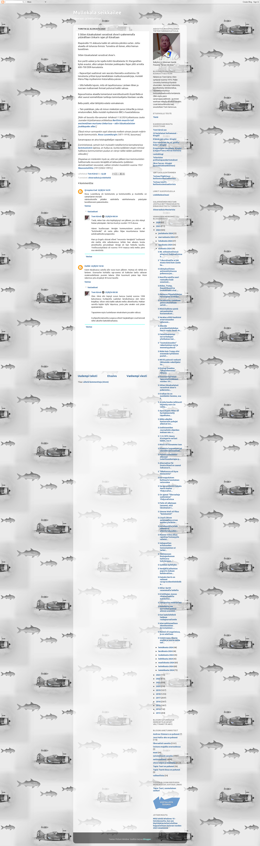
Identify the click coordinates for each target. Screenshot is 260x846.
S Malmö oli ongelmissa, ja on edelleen (169, 633)
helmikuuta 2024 (166, 666)
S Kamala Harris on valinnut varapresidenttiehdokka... (169, 580)
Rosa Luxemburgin (107, 134)
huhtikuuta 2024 (165, 659)
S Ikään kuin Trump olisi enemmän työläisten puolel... (168, 353)
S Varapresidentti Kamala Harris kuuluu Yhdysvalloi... (169, 488)
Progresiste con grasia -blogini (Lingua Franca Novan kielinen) (167, 149)
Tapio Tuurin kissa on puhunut (166, 770)
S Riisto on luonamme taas (170, 444)
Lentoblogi (158, 154)
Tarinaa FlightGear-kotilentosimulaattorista (164, 177)
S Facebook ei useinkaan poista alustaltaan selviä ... (169, 302)
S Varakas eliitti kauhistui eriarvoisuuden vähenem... (169, 319)
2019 (158, 690)
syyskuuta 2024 (165, 245)
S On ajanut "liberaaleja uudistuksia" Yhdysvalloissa (169, 497)
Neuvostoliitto (85, 168)
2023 (158, 675)
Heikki (87, 266)
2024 (158, 230)
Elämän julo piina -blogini (164, 139)
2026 (158, 222)
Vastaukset (92, 211)
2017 (158, 698)
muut (155, 752)
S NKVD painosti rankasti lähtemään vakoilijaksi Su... (169, 362)
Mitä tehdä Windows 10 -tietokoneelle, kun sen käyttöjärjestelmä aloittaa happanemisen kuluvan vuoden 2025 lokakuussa (167, 823)
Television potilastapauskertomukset (165, 158)
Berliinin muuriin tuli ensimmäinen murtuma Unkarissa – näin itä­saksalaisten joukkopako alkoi (106, 123)
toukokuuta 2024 (166, 655)
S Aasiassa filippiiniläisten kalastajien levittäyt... (170, 295)
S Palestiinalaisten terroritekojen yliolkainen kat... (166, 336)
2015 (158, 705)
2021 (158, 682)
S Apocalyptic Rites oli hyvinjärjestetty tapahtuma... (168, 413)
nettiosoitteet (159, 759)
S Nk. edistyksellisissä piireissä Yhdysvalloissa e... (170, 254)
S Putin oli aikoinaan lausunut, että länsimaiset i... (167, 505)
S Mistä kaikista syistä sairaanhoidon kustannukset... (168, 311)
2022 (158, 679)
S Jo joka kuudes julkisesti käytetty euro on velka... (170, 404)
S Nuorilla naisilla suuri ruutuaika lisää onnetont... (168, 279)
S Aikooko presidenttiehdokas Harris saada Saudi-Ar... (169, 328)
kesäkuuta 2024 (165, 651)
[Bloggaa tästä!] (116, 174)
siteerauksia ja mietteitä (99, 178)
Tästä (155, 117)
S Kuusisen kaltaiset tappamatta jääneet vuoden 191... (168, 379)
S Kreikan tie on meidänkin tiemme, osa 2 (169, 396)
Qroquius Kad (90, 190)
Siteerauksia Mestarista (164, 210)
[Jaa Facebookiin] (121, 174)
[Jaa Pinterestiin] (123, 174)
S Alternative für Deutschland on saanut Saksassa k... (169, 465)
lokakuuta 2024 (165, 241)
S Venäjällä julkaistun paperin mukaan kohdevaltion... (168, 571)
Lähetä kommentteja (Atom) (96, 382)
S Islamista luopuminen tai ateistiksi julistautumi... (170, 449)
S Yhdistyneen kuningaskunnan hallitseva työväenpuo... (166, 557)
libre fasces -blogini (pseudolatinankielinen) (164, 164)
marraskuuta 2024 (166, 237)
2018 (158, 694)
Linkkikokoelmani (161, 195)
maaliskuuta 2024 (166, 663)
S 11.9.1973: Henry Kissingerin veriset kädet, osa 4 (167, 438)
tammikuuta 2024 (166, 670)
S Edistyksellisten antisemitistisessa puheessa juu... (167, 271)
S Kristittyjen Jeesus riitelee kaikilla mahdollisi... (167, 596)
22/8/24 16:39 (104, 190)
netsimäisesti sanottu (163, 756)
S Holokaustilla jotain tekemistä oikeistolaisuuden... (168, 528)
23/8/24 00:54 (111, 216)
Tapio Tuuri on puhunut (163, 766)
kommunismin (85, 148)
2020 (158, 686)
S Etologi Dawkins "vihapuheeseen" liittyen (167, 370)
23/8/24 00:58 (111, 292)
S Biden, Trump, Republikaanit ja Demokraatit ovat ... (168, 288)
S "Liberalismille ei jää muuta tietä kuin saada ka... (169, 262)
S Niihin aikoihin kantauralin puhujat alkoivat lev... (168, 421)
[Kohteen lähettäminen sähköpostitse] (113, 174)
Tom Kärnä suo (160, 130)
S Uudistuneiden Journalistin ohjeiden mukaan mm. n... (168, 430)
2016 (158, 702)
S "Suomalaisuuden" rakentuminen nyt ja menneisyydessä (168, 345)
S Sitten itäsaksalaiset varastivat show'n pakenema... (168, 387)
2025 (158, 226)
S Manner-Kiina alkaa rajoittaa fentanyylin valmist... (168, 537)
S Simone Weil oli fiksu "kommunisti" (168, 512)
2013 (158, 713)
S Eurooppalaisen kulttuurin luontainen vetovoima (168, 480)
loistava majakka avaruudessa (167, 747)
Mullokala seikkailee (97, 12)
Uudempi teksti (87, 375)
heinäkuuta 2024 (166, 647)
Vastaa (87, 206)
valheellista (158, 775)
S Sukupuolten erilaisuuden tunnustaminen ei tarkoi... (167, 546)
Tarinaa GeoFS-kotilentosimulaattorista (164, 183)
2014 (158, 709)
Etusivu (112, 375)
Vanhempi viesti (137, 375)
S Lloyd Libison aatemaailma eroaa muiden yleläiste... (168, 520)
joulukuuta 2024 (165, 233)
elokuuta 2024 (165, 248)
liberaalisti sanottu (162, 743)
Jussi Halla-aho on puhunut (165, 737)
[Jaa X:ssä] (118, 174)
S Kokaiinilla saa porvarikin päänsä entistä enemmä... (167, 608)
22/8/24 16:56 (97, 266)
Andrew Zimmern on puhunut (166, 734)
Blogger (147, 839)
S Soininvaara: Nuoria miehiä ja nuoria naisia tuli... (169, 640)
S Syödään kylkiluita (167, 565)
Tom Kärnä (96, 216)
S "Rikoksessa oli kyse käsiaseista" (168, 472)
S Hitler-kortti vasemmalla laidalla (168, 589)
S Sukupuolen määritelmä (169, 603)
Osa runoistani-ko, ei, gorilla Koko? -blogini (166, 143)
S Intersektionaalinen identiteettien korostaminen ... (168, 625)
